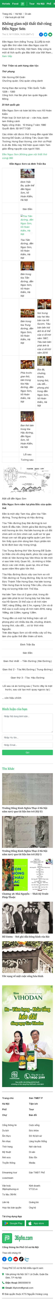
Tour (32, 3)
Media (32, 1162)
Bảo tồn (33, 1157)
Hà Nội (40, 3)
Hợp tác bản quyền (11, 1207)
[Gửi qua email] (50, 34)
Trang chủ (7, 14)
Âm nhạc (6, 1141)
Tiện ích (33, 1103)
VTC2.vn (33, 1189)
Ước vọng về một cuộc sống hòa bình (22, 976)
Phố (49, 3)
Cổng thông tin (9, 1125)
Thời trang (7, 1146)
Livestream (7, 1178)
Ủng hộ (32, 1207)
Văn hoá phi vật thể (14, 17)
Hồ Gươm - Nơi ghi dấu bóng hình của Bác (26, 936)
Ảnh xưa (6, 1157)
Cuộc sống (34, 1125)
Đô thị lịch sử (35, 1136)
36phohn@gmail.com (23, 1288)
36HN (13, 1194)
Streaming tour (9, 1172)
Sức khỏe (34, 1130)
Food (15, 3)
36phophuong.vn (10, 1189)
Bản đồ (33, 1115)
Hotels (6, 3)
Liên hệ (5, 1202)
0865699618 (24, 1282)
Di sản (28, 14)
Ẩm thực (6, 1136)
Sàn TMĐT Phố (37, 1172)
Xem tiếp (7, 56)
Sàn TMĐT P (36, 1098)
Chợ (4, 1115)
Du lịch (5, 1130)
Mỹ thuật (6, 1152)
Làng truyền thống (38, 1141)
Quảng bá (33, 1202)
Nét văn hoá (35, 1146)
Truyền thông (8, 1162)
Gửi (27, 752)
